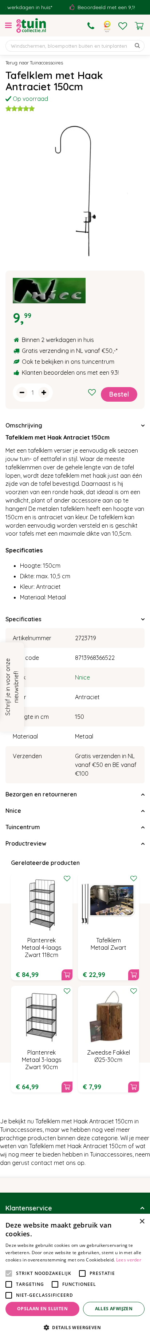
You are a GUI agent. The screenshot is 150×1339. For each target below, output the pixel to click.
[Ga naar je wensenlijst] (123, 25)
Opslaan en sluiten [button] (42, 1308)
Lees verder (128, 1260)
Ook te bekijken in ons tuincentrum (68, 361)
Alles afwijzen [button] (114, 1308)
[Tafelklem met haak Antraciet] (75, 190)
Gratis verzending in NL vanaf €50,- (69, 350)
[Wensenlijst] (122, 25)
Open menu (8, 25)
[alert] (75, 1276)
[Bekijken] (139, 25)
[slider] (20, 108)
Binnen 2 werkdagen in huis (58, 339)
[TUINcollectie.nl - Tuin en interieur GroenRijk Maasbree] (31, 25)
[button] (75, 1327)
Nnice (82, 677)
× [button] (142, 1221)
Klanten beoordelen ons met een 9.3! (70, 372)
